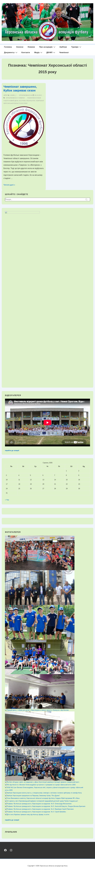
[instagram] (11, 850)
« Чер (7, 500)
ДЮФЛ (49, 52)
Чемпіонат (64, 52)
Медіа (37, 52)
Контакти (25, 52)
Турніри (74, 47)
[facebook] (5, 850)
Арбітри (63, 47)
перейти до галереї (12, 450)
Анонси (19, 47)
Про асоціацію (46, 47)
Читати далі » (9, 185)
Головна (8, 47)
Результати (30, 101)
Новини (31, 47)
